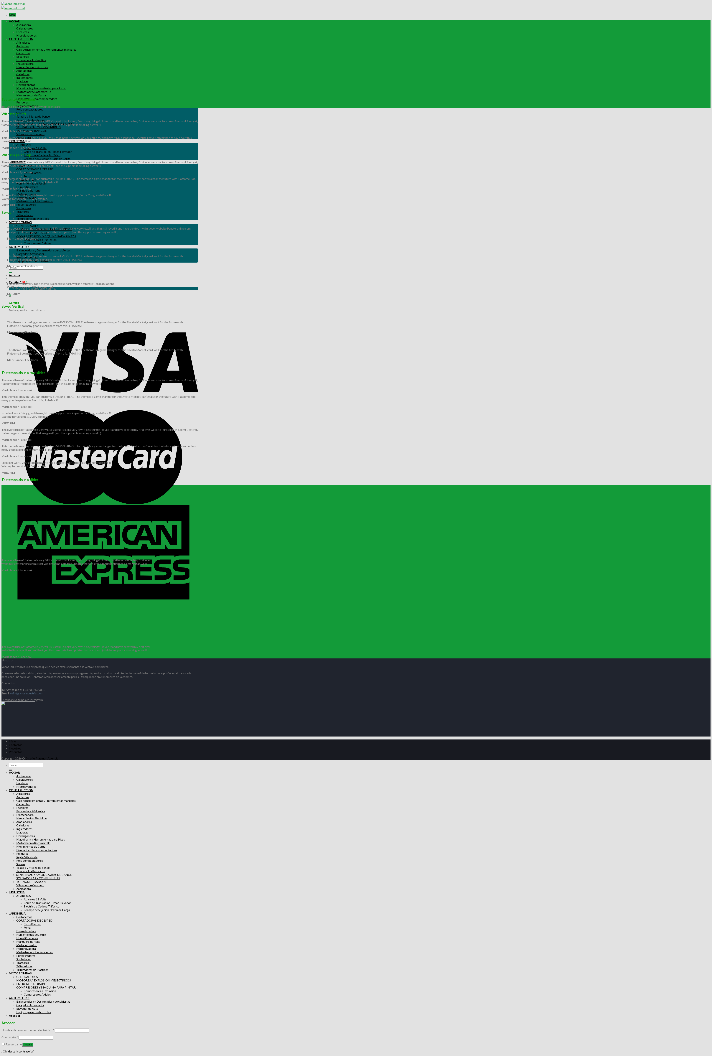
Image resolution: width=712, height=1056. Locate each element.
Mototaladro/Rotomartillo (33, 91)
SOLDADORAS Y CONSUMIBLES (38, 127)
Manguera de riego (28, 941)
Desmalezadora (26, 931)
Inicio (12, 741)
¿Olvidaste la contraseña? (17, 1051)
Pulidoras (22, 102)
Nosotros (15, 748)
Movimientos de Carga (31, 95)
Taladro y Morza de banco (33, 116)
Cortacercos (24, 917)
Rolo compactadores (29, 109)
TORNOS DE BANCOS (31, 881)
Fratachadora (25, 63)
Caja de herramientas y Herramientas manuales (46, 49)
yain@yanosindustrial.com (26, 693)
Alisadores (23, 42)
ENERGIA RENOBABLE (31, 984)
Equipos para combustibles (33, 1012)
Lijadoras (22, 81)
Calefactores (24, 28)
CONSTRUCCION (21, 39)
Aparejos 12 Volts (35, 148)
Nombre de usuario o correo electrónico (27, 1030)
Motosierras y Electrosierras (34, 201)
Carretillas (23, 53)
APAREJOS (23, 144)
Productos (15, 752)
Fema (27, 176)
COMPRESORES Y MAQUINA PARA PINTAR (46, 236)
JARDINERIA (17, 913)
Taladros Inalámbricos (30, 871)
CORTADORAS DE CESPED (34, 169)
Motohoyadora (26, 948)
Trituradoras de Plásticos (32, 218)
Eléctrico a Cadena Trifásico (42, 155)
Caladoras (22, 74)
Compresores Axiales (37, 243)
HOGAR (14, 21)
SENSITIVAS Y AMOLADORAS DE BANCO (44, 874)
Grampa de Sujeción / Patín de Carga (47, 158)
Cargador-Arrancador (30, 254)
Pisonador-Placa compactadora (36, 99)
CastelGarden (33, 172)
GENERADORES (27, 225)
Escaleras (22, 32)
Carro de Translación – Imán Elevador (48, 151)
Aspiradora (23, 25)
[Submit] (10, 272)
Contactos (15, 745)
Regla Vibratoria (26, 857)
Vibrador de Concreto (30, 134)
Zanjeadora (23, 888)
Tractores (22, 211)
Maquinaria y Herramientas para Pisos (41, 88)
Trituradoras (24, 215)
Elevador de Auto (27, 1008)
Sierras (20, 864)
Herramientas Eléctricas (32, 67)
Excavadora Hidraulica (31, 60)
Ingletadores (24, 77)
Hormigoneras (25, 84)
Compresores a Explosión (40, 239)
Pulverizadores (26, 204)
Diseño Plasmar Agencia (41, 758)
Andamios (22, 46)
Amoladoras (24, 70)
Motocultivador (26, 945)
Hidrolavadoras (26, 35)
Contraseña (9, 1037)
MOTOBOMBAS (20, 222)
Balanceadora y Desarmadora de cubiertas (43, 250)
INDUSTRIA (17, 892)
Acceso (28, 1044)
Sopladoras (23, 208)
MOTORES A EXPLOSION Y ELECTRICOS (43, 980)
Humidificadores (27, 938)
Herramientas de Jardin (31, 934)
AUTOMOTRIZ (19, 246)
